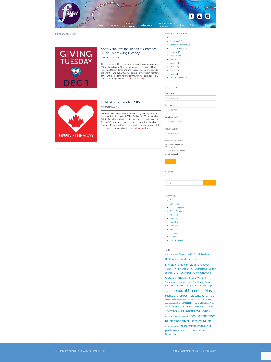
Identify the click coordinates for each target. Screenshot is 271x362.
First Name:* (170, 93)
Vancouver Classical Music (193, 321)
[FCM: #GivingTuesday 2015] (76, 122)
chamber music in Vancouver (192, 264)
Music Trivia (175, 59)
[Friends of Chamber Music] (68, 14)
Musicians (174, 63)
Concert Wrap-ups (177, 48)
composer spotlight (184, 282)
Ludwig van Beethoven (174, 303)
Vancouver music (189, 325)
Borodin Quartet (184, 259)
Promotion (174, 70)
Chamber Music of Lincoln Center (179, 268)
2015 (167, 254)
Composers (174, 41)
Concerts (114, 25)
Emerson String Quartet (187, 285)
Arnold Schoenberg (201, 254)
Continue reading (136, 78)
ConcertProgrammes (129, 25)
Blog (182, 25)
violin (180, 330)
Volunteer (194, 25)
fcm (199, 285)
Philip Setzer (205, 303)
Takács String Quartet (204, 306)
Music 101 (173, 55)
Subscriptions (146, 25)
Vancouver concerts (172, 326)
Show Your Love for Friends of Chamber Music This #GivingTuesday (128, 51)
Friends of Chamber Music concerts (184, 295)
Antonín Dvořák (186, 253)
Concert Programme (178, 44)
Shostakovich (176, 306)
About (100, 25)
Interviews (174, 52)
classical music (176, 277)
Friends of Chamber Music (193, 290)
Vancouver (204, 310)
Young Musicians (176, 77)
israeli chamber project (181, 300)
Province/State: (171, 129)
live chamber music (196, 299)
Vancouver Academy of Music (175, 316)
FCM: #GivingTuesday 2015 (120, 102)
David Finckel (198, 282)
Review (173, 74)
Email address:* (171, 117)
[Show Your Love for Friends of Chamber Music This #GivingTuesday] (76, 69)
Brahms (195, 259)
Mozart (186, 302)
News (172, 66)
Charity (173, 37)
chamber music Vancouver (196, 272)
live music (208, 299)
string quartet (188, 306)
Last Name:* (170, 105)
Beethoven (171, 259)
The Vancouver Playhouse (180, 311)
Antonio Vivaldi (173, 254)
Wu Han (186, 330)
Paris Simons (195, 303)
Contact (207, 25)
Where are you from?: (174, 140)
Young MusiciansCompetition (165, 25)
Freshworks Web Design (204, 350)
